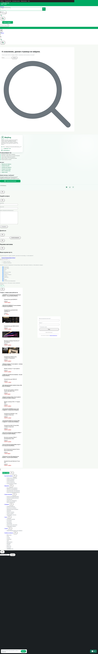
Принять (23, 651)
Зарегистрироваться (53, 335)
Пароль (43, 322)
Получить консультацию (10, 181)
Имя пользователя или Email (47, 318)
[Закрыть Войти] (2, 240)
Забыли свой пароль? (49, 332)
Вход (49, 329)
